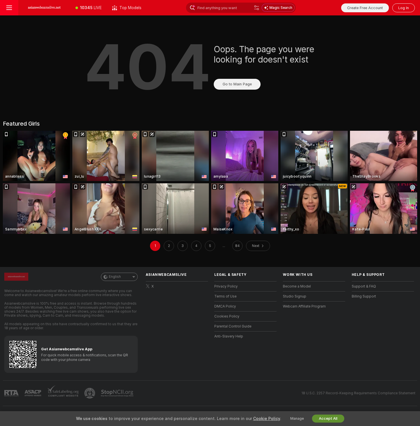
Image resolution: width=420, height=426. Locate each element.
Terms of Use (225, 296)
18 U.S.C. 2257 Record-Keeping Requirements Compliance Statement (358, 393)
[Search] (257, 8)
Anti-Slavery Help (228, 336)
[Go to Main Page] (44, 7)
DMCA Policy (225, 306)
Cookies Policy (226, 316)
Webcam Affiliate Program (304, 306)
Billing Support (364, 296)
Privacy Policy (226, 286)
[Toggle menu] (9, 7)
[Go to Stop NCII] (118, 393)
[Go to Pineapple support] (90, 393)
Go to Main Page (237, 84)
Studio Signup (294, 296)
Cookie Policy (266, 418)
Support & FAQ (364, 286)
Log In (403, 8)
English (115, 277)
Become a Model (297, 286)
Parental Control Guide (232, 326)
